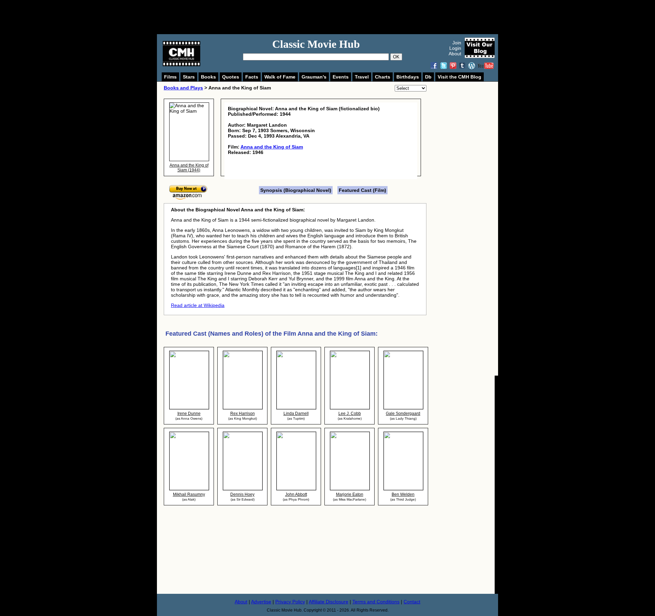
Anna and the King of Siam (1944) (189, 167)
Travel (362, 77)
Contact (412, 601)
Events (341, 77)
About (455, 53)
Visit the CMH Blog (459, 77)
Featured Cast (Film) (362, 190)
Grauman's (314, 77)
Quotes (230, 77)
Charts (382, 77)
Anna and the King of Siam (272, 147)
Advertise (261, 601)
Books (208, 77)
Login (455, 48)
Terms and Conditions (375, 601)
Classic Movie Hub (316, 44)
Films (170, 77)
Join (456, 42)
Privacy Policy (290, 601)
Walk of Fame (279, 77)
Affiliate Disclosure (328, 601)
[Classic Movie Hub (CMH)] (181, 64)
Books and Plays (183, 87)
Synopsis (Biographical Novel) (295, 190)
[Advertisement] (335, 17)
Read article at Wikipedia (197, 305)
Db (428, 77)
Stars (189, 77)
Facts (251, 77)
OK (396, 56)
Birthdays (407, 77)
